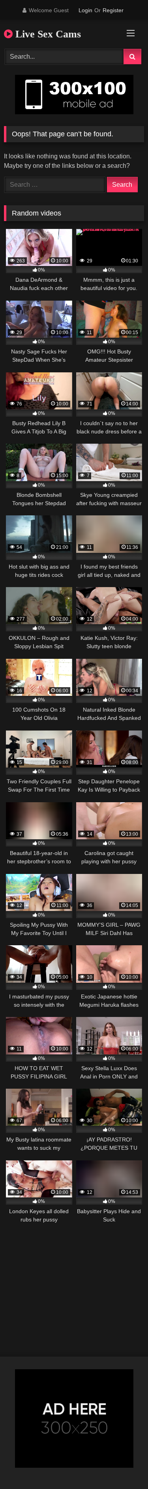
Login (85, 10)
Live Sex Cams (47, 34)
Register (113, 10)
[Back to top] (123, 1465)
